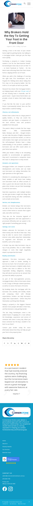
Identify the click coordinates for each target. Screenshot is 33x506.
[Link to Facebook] (29, 501)
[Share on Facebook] (4, 343)
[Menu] (28, 3)
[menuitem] (23, 3)
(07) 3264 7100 (6, 479)
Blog (19, 46)
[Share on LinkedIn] (14, 343)
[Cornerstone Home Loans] (13, 3)
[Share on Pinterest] (11, 343)
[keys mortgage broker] (16, 21)
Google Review (12, 459)
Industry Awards (7, 446)
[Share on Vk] (21, 343)
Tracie (24, 46)
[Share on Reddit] (25, 343)
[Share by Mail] (28, 343)
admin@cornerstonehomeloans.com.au (13, 476)
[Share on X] (8, 343)
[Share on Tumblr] (18, 343)
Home (4, 440)
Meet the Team (6, 452)
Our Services (6, 449)
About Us (5, 443)
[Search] (23, 3)
